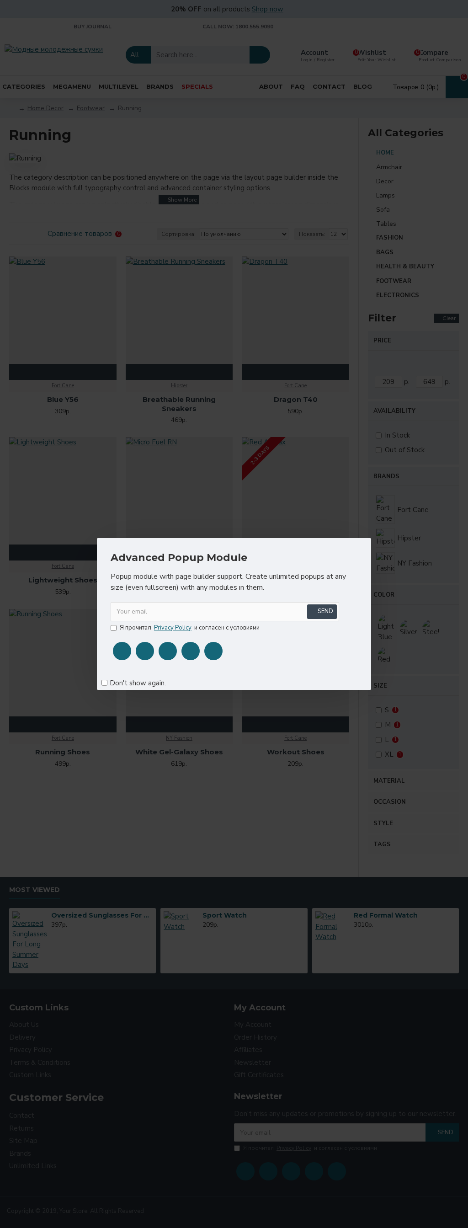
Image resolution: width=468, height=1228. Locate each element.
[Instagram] (168, 651)
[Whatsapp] (213, 651)
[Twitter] (145, 651)
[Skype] (190, 651)
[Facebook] (122, 651)
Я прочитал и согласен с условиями (190, 628)
